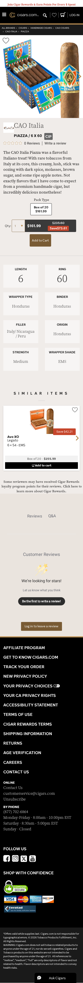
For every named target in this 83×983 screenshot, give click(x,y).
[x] (24, 858)
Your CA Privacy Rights (29, 695)
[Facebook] (6, 859)
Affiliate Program (24, 647)
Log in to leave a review (41, 626)
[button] (55, 978)
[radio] (41, 209)
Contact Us (13, 787)
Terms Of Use (18, 714)
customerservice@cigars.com (29, 793)
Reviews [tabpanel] (34, 516)
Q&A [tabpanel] (52, 515)
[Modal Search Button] (45, 15)
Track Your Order (23, 666)
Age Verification (22, 752)
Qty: (8, 226)
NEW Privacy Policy (25, 676)
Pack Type (41, 200)
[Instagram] (15, 859)
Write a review (55, 143)
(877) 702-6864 (15, 811)
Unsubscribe (14, 799)
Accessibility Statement (30, 704)
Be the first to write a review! (41, 601)
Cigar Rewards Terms (27, 724)
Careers (12, 762)
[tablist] (41, 515)
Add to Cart (40, 240)
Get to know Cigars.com (30, 657)
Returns (12, 743)
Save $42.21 (64, 432)
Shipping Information (27, 733)
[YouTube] (32, 859)
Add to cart (43, 465)
